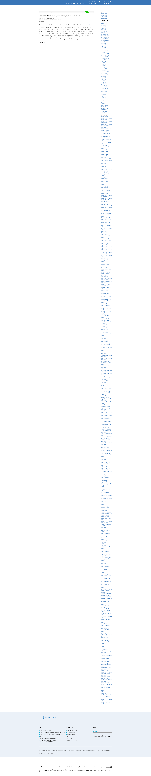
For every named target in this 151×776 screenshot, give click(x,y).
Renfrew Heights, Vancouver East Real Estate (106, 518)
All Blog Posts (104, 13)
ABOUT (102, 3)
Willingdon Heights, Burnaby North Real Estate (105, 689)
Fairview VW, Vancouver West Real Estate (106, 305)
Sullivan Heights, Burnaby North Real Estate (105, 603)
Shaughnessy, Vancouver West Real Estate (106, 551)
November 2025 (105, 37)
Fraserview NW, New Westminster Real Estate (106, 330)
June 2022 (103, 99)
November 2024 (105, 55)
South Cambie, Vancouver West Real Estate (106, 566)
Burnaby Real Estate (105, 177)
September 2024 (105, 58)
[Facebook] (94, 731)
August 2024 (104, 59)
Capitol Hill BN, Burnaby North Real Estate (105, 191)
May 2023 (103, 82)
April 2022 (103, 102)
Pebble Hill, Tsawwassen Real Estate (105, 493)
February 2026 (104, 32)
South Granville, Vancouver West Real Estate (106, 571)
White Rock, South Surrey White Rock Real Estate (106, 684)
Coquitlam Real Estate (106, 246)
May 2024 (103, 64)
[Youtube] (96, 731)
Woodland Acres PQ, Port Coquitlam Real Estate (106, 696)
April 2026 (103, 29)
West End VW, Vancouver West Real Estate (106, 665)
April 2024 (103, 65)
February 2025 (104, 50)
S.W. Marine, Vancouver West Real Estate (106, 533)
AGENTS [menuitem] (96, 3)
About (68, 736)
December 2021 (104, 108)
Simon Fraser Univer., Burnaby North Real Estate (106, 559)
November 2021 (105, 109)
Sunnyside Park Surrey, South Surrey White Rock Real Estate (106, 610)
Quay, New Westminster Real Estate (105, 503)
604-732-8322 (106, 1)
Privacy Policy (70, 738)
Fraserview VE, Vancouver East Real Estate (106, 334)
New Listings (104, 15)
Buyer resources (71, 732)
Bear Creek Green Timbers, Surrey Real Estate (106, 133)
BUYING (82, 3)
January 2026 (104, 34)
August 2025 (104, 41)
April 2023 (103, 84)
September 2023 (105, 76)
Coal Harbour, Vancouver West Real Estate (106, 236)
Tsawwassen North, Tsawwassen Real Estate (105, 621)
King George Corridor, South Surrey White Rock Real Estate (106, 393)
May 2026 (103, 28)
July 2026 (103, 25)
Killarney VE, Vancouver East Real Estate (106, 388)
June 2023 (103, 81)
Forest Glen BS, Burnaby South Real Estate (105, 316)
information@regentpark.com (92, 1)
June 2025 (103, 44)
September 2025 (105, 40)
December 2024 (105, 53)
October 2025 (104, 38)
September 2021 (105, 112)
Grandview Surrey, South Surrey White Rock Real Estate (105, 345)
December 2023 (105, 71)
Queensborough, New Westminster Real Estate (51, 19)
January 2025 (104, 52)
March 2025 (104, 49)
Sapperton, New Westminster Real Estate (105, 538)
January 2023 (104, 88)
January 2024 (104, 70)
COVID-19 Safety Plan (72, 741)
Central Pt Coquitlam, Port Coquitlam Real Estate (106, 215)
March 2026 (104, 31)
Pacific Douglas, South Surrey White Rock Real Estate (106, 485)
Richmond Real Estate (106, 524)
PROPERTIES (74, 3)
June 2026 (103, 26)
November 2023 (105, 73)
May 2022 (103, 100)
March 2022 (104, 103)
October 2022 (104, 93)
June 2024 (103, 62)
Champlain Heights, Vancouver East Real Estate (106, 219)
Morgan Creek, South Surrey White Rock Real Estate (106, 450)
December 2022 (105, 90)
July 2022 (103, 97)
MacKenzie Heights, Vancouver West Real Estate (106, 419)
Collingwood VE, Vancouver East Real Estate (106, 240)
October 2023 (104, 75)
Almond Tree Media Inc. (106, 736)
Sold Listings (104, 18)
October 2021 (104, 111)
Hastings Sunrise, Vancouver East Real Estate (106, 363)
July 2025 (103, 43)
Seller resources (71, 734)
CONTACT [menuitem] (109, 3)
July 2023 (103, 79)
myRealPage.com (78, 761)
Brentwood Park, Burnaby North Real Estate (105, 147)
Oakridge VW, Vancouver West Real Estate (106, 477)
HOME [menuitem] (68, 3)
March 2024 (104, 67)
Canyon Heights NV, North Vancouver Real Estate (106, 183)
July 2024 (103, 61)
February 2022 (104, 105)
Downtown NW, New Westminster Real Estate (106, 265)
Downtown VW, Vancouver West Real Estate (106, 269)
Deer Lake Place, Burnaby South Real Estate (105, 260)
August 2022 (104, 96)
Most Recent (104, 22)
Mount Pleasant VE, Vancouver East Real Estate (106, 455)
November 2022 (105, 91)
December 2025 (105, 35)
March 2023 (104, 85)
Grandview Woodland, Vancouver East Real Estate (106, 349)
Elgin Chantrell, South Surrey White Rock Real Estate (106, 301)
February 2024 (104, 68)
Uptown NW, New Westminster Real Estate (105, 637)
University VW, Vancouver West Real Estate (106, 625)
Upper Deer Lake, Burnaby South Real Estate (105, 630)
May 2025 (103, 46)
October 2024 (104, 56)
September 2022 (105, 94)
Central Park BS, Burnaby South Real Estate (105, 210)
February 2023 (104, 87)
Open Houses (104, 16)
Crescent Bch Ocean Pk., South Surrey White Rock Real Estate (106, 256)
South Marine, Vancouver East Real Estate (106, 576)
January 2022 (104, 106)
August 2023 (104, 78)
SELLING (89, 3)
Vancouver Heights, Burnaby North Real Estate (105, 642)
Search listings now (72, 730)
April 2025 (103, 47)
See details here (87, 24)
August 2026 (104, 23)
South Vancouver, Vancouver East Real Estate (106, 586)
